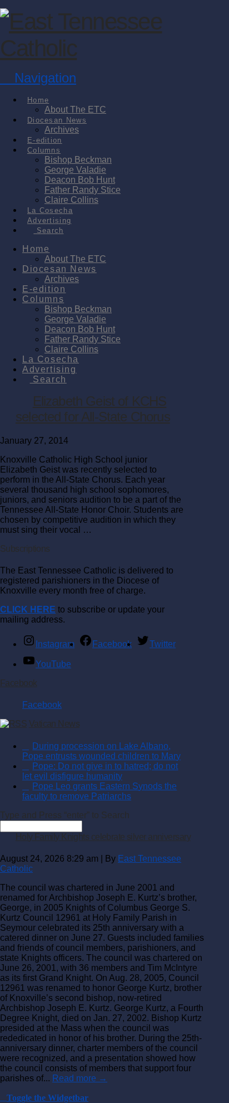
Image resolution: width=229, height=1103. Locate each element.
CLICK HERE (28, 609)
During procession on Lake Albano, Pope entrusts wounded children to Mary (101, 751)
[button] (38, 77)
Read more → (79, 1078)
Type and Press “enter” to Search (65, 815)
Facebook (18, 683)
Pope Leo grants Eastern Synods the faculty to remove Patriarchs (99, 791)
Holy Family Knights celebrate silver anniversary (103, 837)
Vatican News (54, 723)
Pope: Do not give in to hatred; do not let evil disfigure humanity (100, 771)
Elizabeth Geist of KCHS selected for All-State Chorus (93, 408)
